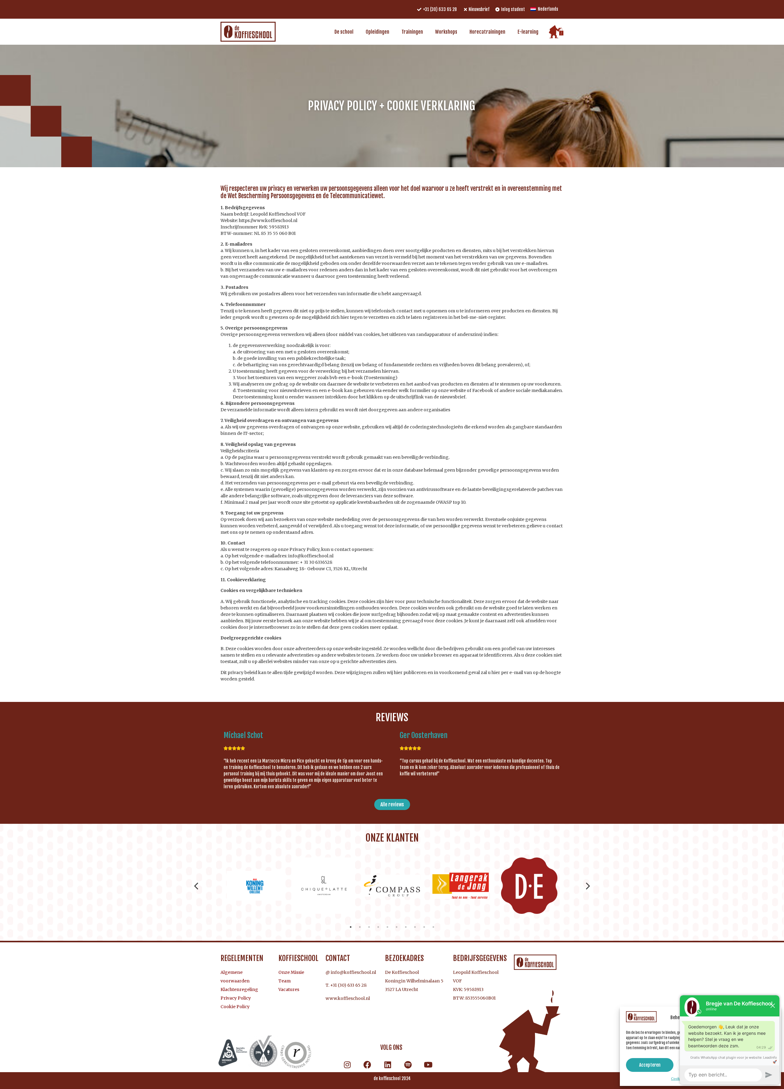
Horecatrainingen (487, 32)
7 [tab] (406, 927)
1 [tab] (351, 927)
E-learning (528, 32)
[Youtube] (428, 1064)
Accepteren (650, 1065)
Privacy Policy (236, 998)
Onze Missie (291, 972)
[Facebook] (367, 1064)
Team (284, 981)
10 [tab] (433, 927)
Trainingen (412, 32)
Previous (196, 886)
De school (343, 32)
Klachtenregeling (239, 989)
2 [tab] (360, 927)
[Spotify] (408, 1064)
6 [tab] (397, 927)
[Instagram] (347, 1064)
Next (588, 886)
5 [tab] (387, 927)
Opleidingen (377, 32)
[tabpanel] (255, 885)
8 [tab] (415, 927)
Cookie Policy (235, 1006)
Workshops (446, 32)
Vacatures (288, 989)
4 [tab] (378, 927)
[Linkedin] (387, 1064)
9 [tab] (424, 927)
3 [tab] (369, 927)
